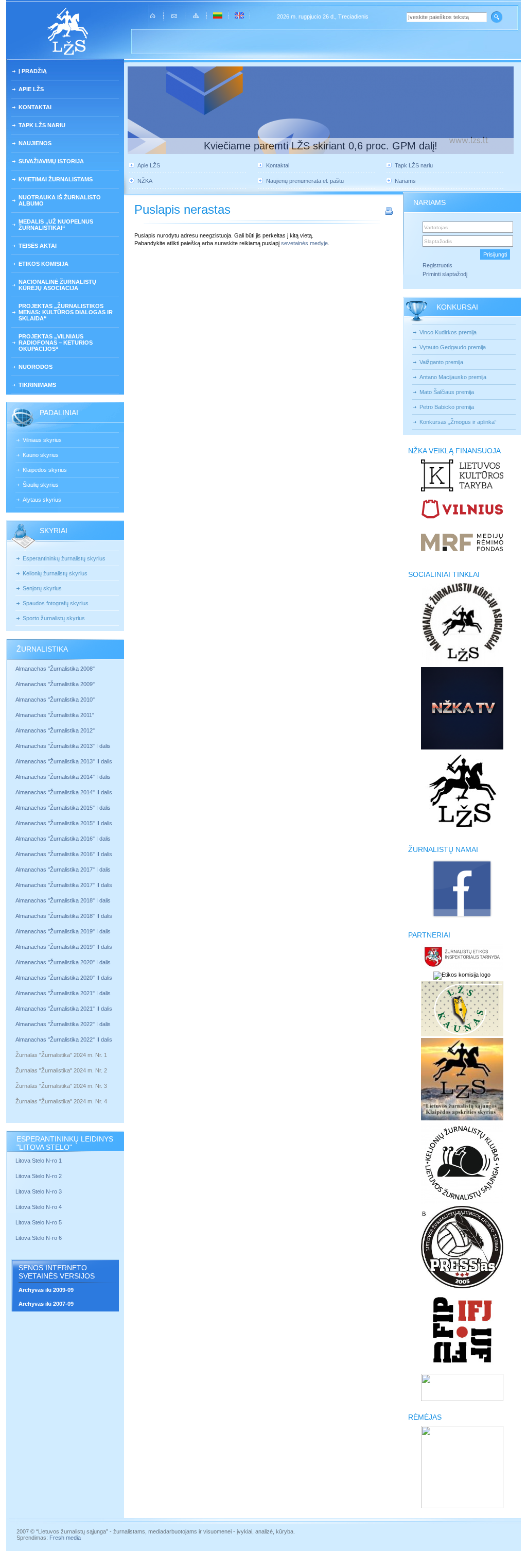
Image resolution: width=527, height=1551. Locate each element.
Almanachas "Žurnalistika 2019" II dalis (63, 947)
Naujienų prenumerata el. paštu (305, 181)
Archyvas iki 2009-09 (46, 1290)
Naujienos (35, 143)
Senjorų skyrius (42, 588)
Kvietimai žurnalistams (56, 179)
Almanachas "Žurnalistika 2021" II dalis (63, 1008)
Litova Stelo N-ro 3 (38, 1191)
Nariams (405, 181)
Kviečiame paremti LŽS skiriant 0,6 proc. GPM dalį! (320, 145)
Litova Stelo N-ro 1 (38, 1160)
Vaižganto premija (441, 362)
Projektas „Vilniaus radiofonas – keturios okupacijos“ (56, 342)
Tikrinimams (37, 385)
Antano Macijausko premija (452, 377)
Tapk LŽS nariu (42, 125)
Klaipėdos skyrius (45, 470)
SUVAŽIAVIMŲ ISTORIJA (51, 161)
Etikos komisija (43, 264)
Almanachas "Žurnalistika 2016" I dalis (63, 839)
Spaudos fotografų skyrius (56, 603)
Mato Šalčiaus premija (446, 392)
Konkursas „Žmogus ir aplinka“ (458, 422)
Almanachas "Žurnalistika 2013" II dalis (63, 761)
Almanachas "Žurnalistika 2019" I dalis (63, 931)
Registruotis (437, 265)
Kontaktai (35, 107)
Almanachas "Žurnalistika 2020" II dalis (63, 978)
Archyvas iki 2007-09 (46, 1304)
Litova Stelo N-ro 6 (39, 1238)
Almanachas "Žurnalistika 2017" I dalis (63, 869)
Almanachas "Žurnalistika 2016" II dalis (63, 854)
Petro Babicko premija (446, 407)
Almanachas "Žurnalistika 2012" (55, 730)
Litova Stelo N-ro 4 (39, 1207)
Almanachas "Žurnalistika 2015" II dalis (63, 823)
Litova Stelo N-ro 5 (39, 1222)
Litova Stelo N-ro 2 (38, 1176)
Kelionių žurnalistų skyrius (55, 573)
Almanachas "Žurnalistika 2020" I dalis (63, 962)
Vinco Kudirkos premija (448, 332)
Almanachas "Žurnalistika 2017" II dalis (64, 885)
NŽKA (144, 181)
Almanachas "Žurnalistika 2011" (54, 715)
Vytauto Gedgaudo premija (452, 347)
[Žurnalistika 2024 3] (16, 1093)
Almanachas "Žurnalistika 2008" (55, 669)
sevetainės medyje (304, 243)
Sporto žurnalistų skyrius (54, 618)
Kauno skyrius (41, 455)
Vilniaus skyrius (42, 440)
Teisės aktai (38, 246)
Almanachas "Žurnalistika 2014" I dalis (63, 777)
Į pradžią (33, 71)
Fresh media (65, 1538)
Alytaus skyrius (42, 500)
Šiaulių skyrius (41, 485)
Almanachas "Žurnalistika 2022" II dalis (63, 1039)
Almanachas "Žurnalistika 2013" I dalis (63, 746)
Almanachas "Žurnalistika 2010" (55, 699)
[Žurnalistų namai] (462, 917)
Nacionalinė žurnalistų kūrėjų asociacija (57, 285)
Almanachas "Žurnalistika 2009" (55, 684)
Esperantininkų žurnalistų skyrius (64, 558)
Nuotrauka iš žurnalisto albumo (60, 200)
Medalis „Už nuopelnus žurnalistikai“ (56, 224)
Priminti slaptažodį (445, 274)
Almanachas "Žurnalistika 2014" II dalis (63, 792)
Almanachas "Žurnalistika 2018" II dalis (63, 916)
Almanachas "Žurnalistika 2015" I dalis (63, 808)
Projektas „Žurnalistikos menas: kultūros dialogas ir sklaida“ (66, 312)
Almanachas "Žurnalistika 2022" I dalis (63, 1024)
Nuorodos (35, 367)
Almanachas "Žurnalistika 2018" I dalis (63, 900)
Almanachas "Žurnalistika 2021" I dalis (63, 993)
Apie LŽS (31, 89)
